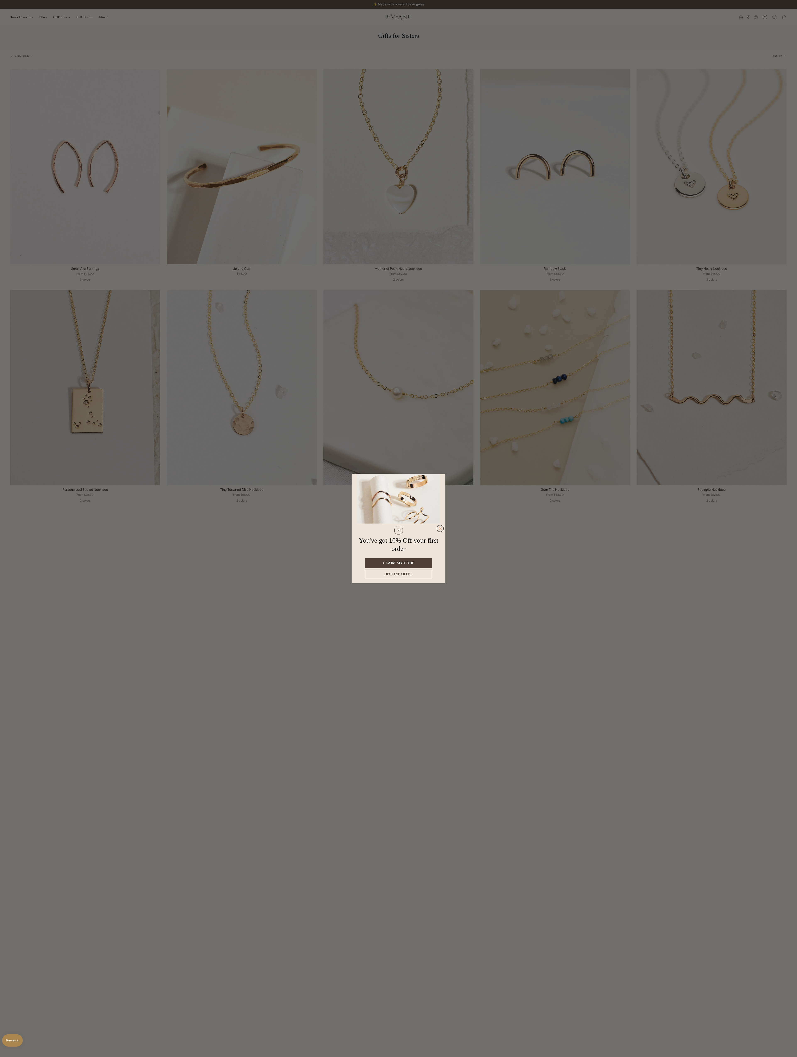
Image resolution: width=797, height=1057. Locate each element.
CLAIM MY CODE (398, 563)
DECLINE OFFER (398, 574)
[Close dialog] (440, 528)
